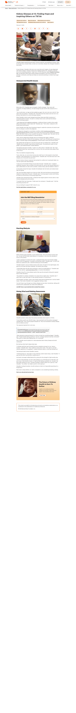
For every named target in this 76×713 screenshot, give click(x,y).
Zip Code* (39, 211)
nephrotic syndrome (32, 122)
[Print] (18, 29)
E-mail (22, 211)
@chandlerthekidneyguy (23, 329)
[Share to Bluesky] (35, 29)
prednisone (34, 140)
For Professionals (41, 5)
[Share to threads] (39, 29)
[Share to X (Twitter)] (31, 29)
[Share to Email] (22, 29)
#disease (29, 332)
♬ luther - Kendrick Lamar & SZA (38, 332)
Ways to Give (60, 5)
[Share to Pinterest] (43, 29)
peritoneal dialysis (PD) (31, 269)
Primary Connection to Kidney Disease (30, 216)
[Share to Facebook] (26, 29)
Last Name (40, 207)
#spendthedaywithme (22, 332)
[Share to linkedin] (47, 29)
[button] (42, 395)
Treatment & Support (19, 5)
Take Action (50, 5)
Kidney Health (8, 5)
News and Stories (13, 8)
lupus (47, 137)
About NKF (68, 5)
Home (6, 8)
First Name (23, 207)
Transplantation (30, 5)
